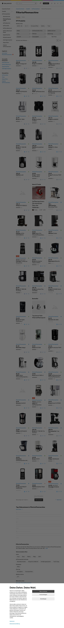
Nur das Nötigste (43, 594)
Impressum (12, 621)
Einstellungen (43, 599)
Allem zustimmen (43, 591)
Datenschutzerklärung (15, 623)
